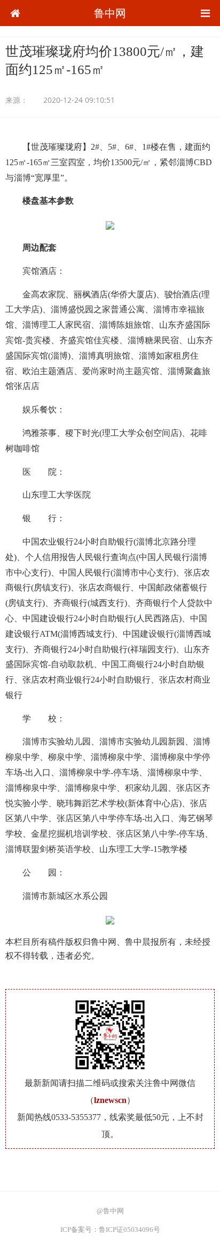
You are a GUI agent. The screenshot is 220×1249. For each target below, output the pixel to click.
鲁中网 (110, 13)
